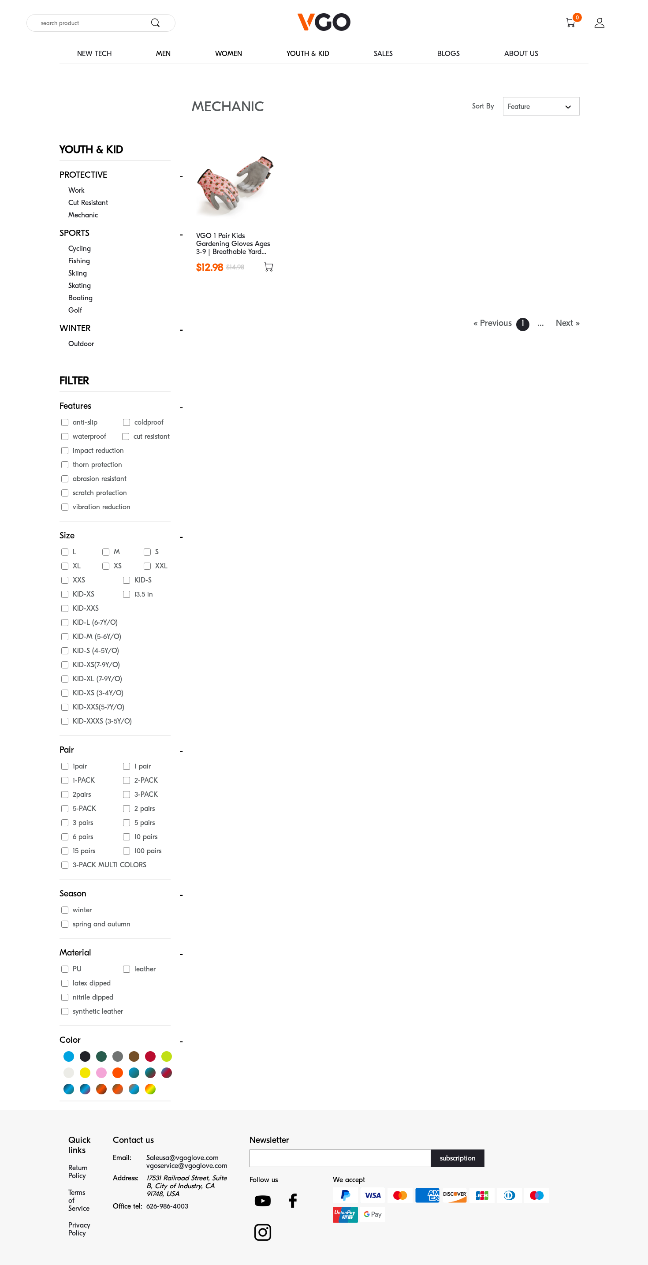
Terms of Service (78, 1201)
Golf (75, 310)
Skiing (77, 273)
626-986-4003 (167, 1206)
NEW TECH (94, 54)
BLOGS (448, 54)
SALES (383, 54)
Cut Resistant (88, 203)
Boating (80, 298)
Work (76, 190)
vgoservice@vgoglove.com (186, 1166)
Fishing (79, 261)
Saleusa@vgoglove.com (182, 1158)
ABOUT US (521, 54)
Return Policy (78, 1172)
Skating (79, 286)
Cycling (79, 249)
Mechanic (83, 215)
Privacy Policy (79, 1229)
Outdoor (81, 344)
